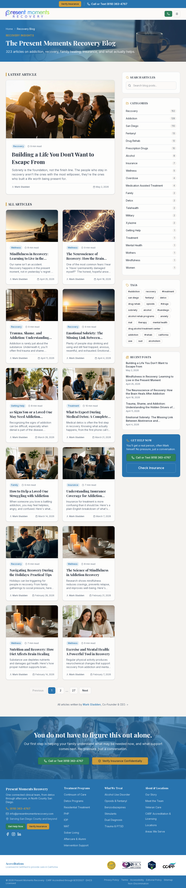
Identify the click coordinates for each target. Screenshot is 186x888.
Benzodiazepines (115, 807)
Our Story (151, 794)
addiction (133, 334)
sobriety (132, 310)
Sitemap (168, 880)
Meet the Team (154, 800)
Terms (124, 880)
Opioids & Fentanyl (116, 800)
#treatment (168, 291)
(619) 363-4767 (20, 808)
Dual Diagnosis (113, 819)
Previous (38, 690)
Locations (151, 825)
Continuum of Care (75, 794)
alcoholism (154, 341)
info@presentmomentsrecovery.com (31, 813)
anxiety (164, 316)
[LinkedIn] (19, 834)
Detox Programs (73, 800)
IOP (66, 819)
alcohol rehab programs (141, 316)
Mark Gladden (92, 704)
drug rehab (134, 303)
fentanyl (149, 297)
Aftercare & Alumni (75, 838)
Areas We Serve (155, 831)
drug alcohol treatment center (144, 328)
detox (163, 297)
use (130, 341)
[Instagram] (13, 834)
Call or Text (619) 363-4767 (109, 3)
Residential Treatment (77, 807)
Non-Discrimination (138, 883)
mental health (160, 322)
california (163, 334)
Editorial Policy (154, 880)
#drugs (165, 303)
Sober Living (71, 832)
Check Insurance (151, 468)
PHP (66, 813)
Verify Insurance (70, 4)
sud (140, 341)
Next (85, 690)
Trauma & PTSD (114, 826)
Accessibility (137, 880)
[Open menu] (177, 14)
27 (73, 690)
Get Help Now (15, 826)
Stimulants (110, 813)
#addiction (134, 291)
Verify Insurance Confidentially (122, 760)
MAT (66, 826)
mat (130, 322)
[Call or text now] (168, 14)
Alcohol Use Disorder (117, 794)
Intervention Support (76, 845)
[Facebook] (7, 834)
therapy (142, 322)
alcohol (147, 310)
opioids (150, 303)
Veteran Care (153, 807)
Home (9, 28)
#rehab (148, 334)
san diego (133, 297)
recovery (151, 291)
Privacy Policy (111, 880)
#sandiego (163, 310)
